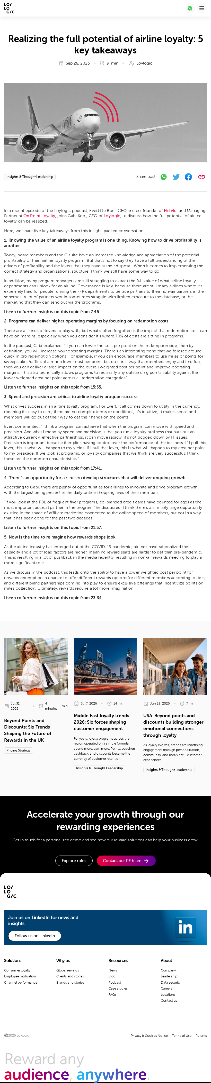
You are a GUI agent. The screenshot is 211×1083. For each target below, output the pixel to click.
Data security (170, 982)
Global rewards (67, 970)
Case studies (118, 988)
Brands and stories (70, 982)
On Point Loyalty (39, 216)
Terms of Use (181, 1036)
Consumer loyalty (17, 970)
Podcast (115, 982)
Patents (201, 1036)
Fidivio (170, 210)
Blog (112, 976)
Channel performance (20, 982)
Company (168, 970)
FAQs (113, 995)
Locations (168, 995)
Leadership (169, 976)
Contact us (169, 1000)
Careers (166, 988)
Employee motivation (20, 976)
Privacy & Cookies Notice (149, 1036)
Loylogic (112, 216)
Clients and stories (70, 976)
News (113, 970)
